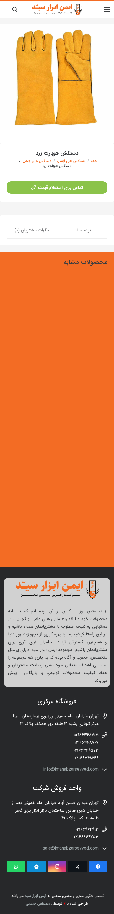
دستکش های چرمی (36, 161)
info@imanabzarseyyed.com (71, 769)
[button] (14, 9)
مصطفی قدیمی (38, 904)
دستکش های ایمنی (71, 161)
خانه (94, 161)
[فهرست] (106, 10)
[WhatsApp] (16, 866)
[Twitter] (77, 866)
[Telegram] (36, 866)
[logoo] (57, 9)
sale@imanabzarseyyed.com (71, 848)
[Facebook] (98, 866)
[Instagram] (57, 866)
